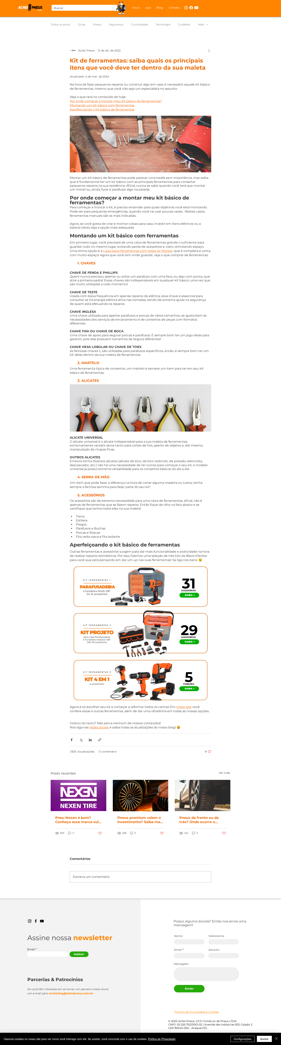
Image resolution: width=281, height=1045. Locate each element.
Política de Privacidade (161, 1039)
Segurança (116, 24)
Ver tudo (224, 773)
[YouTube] (42, 921)
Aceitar (264, 1039)
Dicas (81, 24)
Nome (178, 936)
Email (31, 949)
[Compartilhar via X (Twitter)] (81, 740)
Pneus (97, 24)
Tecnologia (163, 24)
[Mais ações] (209, 50)
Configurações (242, 1039)
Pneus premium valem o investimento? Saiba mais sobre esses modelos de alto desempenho (140, 820)
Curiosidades (139, 24)
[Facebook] (35, 921)
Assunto (214, 949)
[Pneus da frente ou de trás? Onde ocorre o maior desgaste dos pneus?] (202, 795)
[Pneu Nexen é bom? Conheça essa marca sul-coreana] (78, 795)
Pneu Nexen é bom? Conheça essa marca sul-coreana (77, 820)
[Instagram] (29, 921)
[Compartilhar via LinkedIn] (90, 740)
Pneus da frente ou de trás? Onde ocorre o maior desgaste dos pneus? (199, 820)
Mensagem (181, 964)
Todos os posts (60, 24)
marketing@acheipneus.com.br (71, 993)
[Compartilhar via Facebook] (71, 740)
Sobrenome (216, 936)
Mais (201, 24)
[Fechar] (276, 1039)
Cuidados (184, 24)
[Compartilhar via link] (100, 740)
